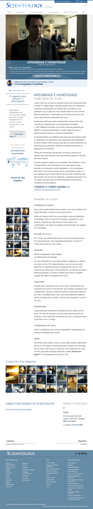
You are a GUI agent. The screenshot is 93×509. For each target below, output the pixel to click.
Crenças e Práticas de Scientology (52, 465)
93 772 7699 (77, 425)
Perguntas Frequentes (70, 12)
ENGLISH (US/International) (10, 464)
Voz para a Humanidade (52, 468)
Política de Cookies (62, 506)
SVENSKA (25, 467)
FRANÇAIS (9, 473)
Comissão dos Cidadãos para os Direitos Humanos (76, 498)
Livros (84, 12)
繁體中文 (8, 482)
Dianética (70, 465)
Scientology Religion (73, 469)
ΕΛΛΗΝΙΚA (25, 476)
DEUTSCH (9, 486)
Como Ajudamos (53, 12)
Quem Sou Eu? (50, 479)
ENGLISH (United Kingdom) (10, 467)
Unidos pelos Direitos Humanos (73, 492)
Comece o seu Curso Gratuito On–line (47, 189)
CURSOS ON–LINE (18, 90)
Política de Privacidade (49, 506)
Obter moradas (69, 421)
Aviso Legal (84, 506)
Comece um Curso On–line (75, 473)
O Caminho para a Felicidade (76, 485)
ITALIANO (25, 478)
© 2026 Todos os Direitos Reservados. (26, 504)
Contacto (48, 484)
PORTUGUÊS (26, 480)
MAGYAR (25, 463)
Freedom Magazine (73, 483)
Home (9, 12)
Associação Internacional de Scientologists (75, 480)
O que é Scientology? (36, 12)
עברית (8, 475)
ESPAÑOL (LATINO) (28, 470)
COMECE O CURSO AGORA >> (46, 76)
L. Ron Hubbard (20, 12)
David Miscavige (72, 471)
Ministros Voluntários (52, 471)
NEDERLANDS (10, 484)
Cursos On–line (50, 477)
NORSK (24, 465)
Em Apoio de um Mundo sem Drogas (75, 488)
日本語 (7, 478)
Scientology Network (73, 467)
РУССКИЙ (9, 480)
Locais (48, 486)
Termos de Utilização (74, 506)
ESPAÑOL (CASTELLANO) (27, 472)
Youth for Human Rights (74, 495)
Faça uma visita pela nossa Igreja (19, 409)
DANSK (8, 471)
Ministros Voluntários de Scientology (74, 476)
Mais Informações (51, 482)
